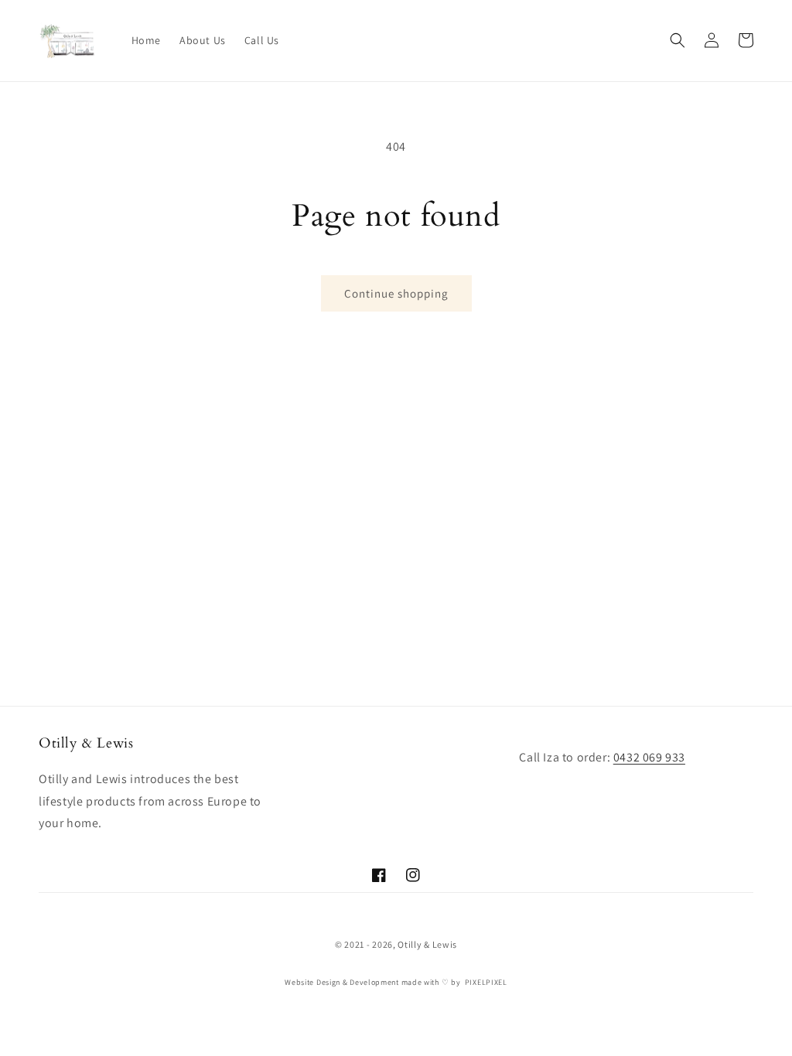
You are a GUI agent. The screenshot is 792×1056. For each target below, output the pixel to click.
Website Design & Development (342, 982)
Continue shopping (396, 293)
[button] (678, 40)
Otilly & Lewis (427, 944)
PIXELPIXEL (486, 982)
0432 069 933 (649, 757)
